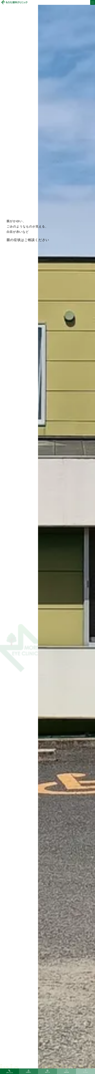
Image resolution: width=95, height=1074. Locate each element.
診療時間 (66, 1072)
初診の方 (47, 1072)
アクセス (85, 1072)
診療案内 (28, 1072)
